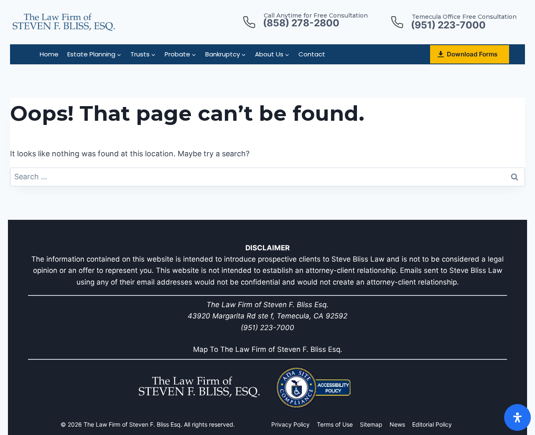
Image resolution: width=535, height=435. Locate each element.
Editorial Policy (432, 424)
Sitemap (371, 424)
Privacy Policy (290, 424)
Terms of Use (335, 424)
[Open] (517, 417)
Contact (311, 54)
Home (49, 54)
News (397, 424)
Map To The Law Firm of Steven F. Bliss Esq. (267, 349)
